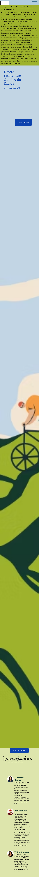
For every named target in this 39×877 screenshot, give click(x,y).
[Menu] (34, 2)
